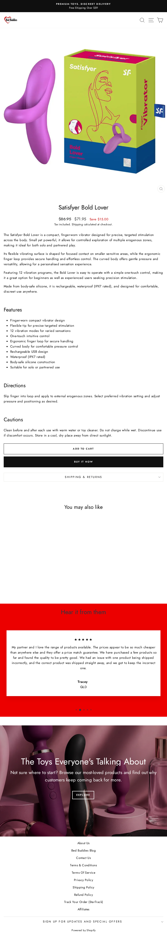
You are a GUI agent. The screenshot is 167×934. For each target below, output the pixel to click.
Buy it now (83, 461)
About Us (83, 843)
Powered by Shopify (83, 930)
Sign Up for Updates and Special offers (82, 921)
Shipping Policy (83, 887)
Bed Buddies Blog (83, 850)
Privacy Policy (83, 880)
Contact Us (83, 858)
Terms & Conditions (83, 865)
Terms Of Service (83, 872)
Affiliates (84, 909)
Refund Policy (83, 895)
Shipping (77, 224)
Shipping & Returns (83, 477)
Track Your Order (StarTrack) (83, 902)
